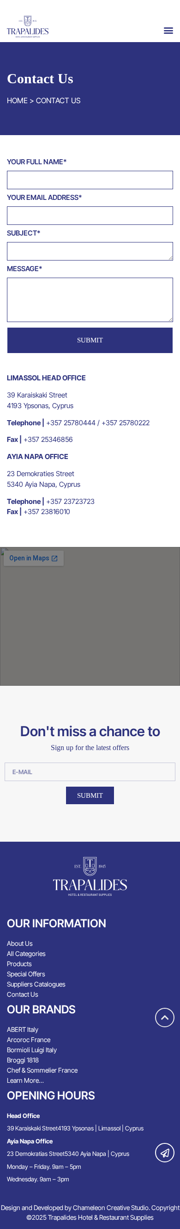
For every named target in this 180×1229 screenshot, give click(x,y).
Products (19, 964)
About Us (20, 943)
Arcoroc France (28, 1039)
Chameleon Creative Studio (111, 1207)
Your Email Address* (44, 198)
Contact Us (22, 994)
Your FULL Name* (37, 162)
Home (17, 100)
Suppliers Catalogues (36, 984)
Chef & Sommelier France (42, 1070)
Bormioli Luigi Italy (32, 1050)
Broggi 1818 (23, 1060)
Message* (24, 269)
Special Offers (26, 974)
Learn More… (25, 1080)
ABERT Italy (22, 1029)
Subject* (24, 233)
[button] (168, 29)
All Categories (26, 953)
